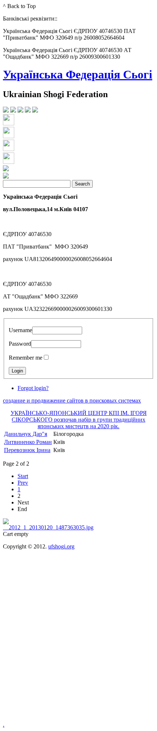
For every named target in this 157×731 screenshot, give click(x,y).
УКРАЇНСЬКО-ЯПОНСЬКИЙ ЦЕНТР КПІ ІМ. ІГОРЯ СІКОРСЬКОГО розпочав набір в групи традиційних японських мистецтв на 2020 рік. (79, 419)
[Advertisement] (78, 641)
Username (20, 330)
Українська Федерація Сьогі (77, 74)
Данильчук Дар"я (25, 434)
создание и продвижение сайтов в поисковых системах (72, 400)
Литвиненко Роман (28, 442)
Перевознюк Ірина (27, 450)
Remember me (25, 358)
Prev (23, 483)
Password (20, 344)
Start (23, 476)
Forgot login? (33, 388)
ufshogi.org (61, 546)
